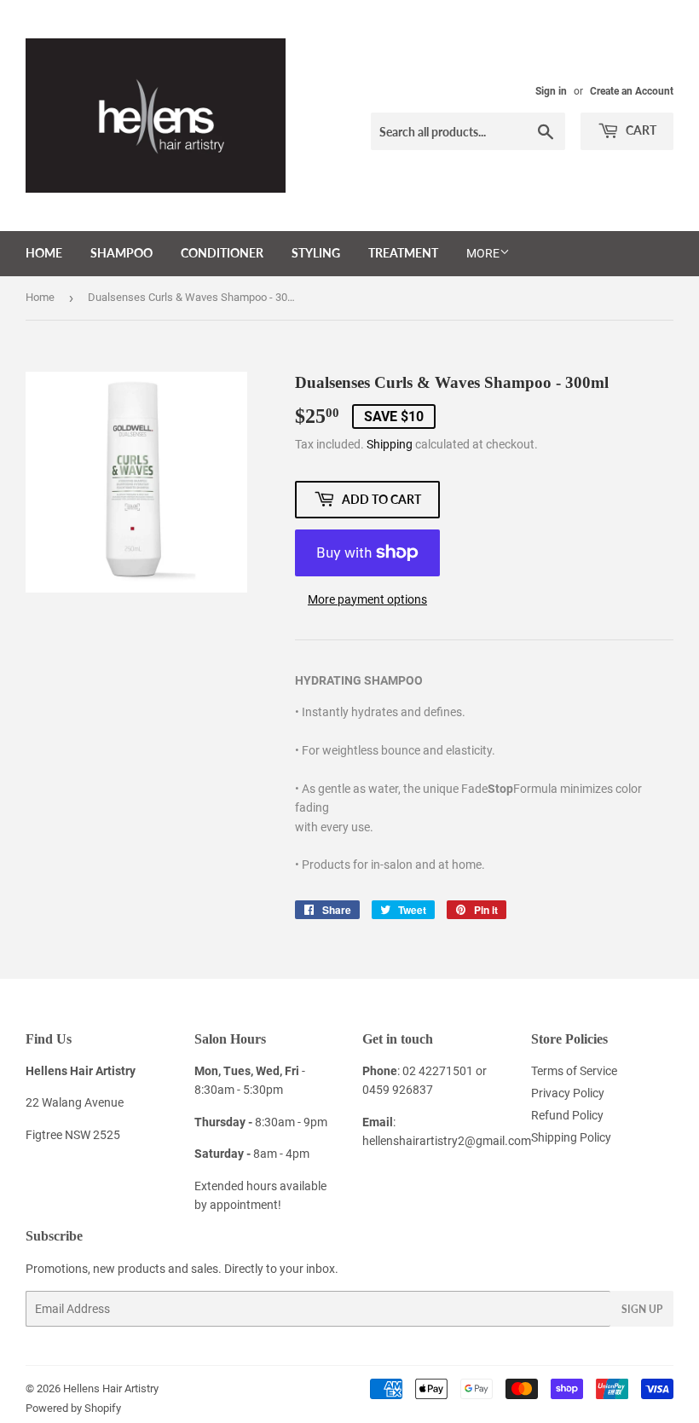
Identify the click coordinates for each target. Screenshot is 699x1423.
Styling (316, 253)
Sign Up (641, 1309)
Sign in (551, 91)
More (483, 253)
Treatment (403, 253)
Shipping (390, 444)
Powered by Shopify (73, 1408)
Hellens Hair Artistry (111, 1388)
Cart (639, 130)
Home (44, 253)
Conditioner (222, 253)
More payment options (367, 599)
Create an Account (631, 91)
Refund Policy (567, 1115)
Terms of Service (574, 1071)
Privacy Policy (567, 1093)
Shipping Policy (571, 1137)
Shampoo (121, 253)
